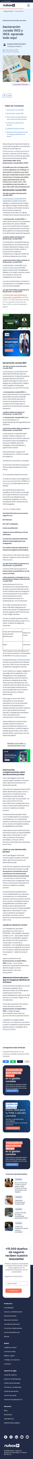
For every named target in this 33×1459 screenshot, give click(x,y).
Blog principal (8, 11)
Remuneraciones (10, 1316)
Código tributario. (20, 656)
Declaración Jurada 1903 (15, 113)
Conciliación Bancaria (12, 1324)
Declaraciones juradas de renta (14, 20)
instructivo (7, 483)
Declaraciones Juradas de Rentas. (15, 151)
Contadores (19, 11)
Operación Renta (9, 1029)
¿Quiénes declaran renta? (15, 128)
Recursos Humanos (11, 1320)
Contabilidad (8, 1308)
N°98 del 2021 (7, 560)
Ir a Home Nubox (7, 1)
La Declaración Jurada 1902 (13, 199)
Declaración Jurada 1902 (15, 110)
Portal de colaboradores (13, 1328)
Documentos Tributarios (21, 84)
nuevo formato (8, 481)
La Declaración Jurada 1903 (13, 371)
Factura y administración (13, 1312)
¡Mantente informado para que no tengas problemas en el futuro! (17, 134)
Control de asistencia (12, 1332)
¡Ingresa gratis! (12, 1091)
